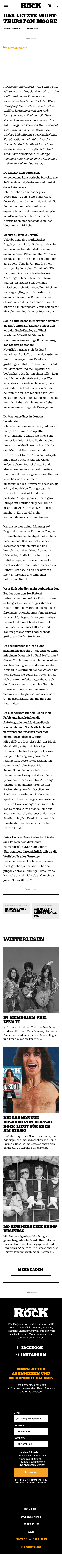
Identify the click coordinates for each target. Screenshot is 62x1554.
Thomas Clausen (12, 28)
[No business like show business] (31, 1189)
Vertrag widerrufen (31, 1539)
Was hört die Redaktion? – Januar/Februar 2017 (45, 912)
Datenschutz (31, 1516)
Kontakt (31, 1509)
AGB (31, 1531)
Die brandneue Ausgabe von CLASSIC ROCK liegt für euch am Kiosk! (27, 1124)
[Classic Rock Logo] (31, 5)
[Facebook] (17, 1347)
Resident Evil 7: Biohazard (16, 910)
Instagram (34, 1355)
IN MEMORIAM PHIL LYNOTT (25, 1019)
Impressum (31, 1524)
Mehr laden (30, 1270)
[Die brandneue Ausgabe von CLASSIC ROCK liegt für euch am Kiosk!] (31, 1080)
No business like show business (30, 1228)
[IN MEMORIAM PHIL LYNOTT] (31, 980)
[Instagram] (17, 1354)
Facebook (32, 1348)
